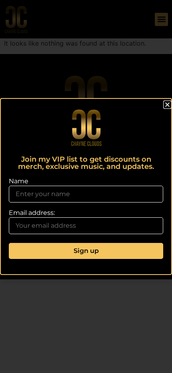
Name (18, 181)
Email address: (32, 213)
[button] (167, 105)
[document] (86, 186)
